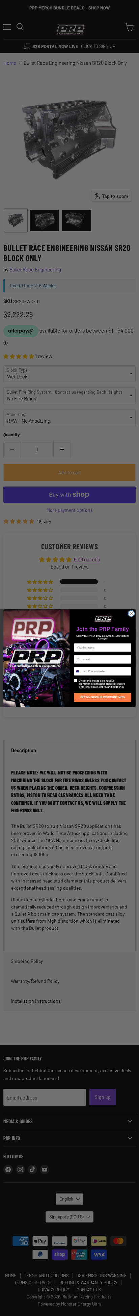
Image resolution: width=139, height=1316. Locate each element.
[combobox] (80, 671)
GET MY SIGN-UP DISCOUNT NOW (102, 697)
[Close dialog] (131, 613)
